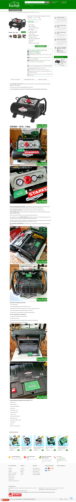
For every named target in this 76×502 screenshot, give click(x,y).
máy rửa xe (32, 4)
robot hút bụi (41, 4)
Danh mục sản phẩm (16, 10)
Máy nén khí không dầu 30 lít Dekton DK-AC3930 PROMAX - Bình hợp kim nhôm (26, 448)
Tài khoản (54, 2)
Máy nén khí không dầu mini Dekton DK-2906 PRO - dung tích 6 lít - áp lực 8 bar (63, 448)
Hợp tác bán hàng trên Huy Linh (14, 480)
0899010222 (14, 490)
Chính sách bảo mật (36, 468)
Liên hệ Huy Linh (11, 479)
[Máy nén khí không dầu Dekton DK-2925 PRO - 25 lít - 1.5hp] (51, 440)
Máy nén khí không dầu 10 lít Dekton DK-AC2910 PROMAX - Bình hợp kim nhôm (39, 448)
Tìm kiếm (22, 468)
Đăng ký (57, 1)
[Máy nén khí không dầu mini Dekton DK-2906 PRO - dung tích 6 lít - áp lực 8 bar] (63, 440)
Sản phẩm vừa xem (59, 56)
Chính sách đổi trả (36, 471)
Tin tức (22, 474)
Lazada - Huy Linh (12, 477)
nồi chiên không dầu (37, 4)
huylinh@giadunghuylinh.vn (23, 490)
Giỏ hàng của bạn (64, 1)
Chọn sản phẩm (60, 450)
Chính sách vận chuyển (36, 469)
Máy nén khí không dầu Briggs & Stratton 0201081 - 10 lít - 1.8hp (63, 61)
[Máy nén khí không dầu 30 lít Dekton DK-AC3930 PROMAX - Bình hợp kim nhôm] (26, 440)
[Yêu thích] (48, 46)
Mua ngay (11, 450)
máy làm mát (45, 4)
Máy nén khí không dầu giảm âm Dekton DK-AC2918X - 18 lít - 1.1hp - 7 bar (14, 448)
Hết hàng (23, 450)
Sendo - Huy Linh (11, 476)
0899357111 (44, 489)
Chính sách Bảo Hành (36, 474)
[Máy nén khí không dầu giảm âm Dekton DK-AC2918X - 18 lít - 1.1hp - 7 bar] (14, 440)
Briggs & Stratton (35, 19)
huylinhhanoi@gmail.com (53, 489)
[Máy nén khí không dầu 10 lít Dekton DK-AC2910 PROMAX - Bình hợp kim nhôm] (39, 440)
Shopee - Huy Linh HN (12, 474)
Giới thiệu (10, 469)
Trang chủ (10, 468)
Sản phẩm (10, 471)
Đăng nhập (53, 1)
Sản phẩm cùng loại (13, 432)
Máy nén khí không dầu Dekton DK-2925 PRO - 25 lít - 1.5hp (51, 448)
